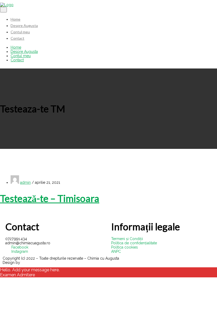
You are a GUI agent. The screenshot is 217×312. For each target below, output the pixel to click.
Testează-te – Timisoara (49, 198)
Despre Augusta (24, 25)
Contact (17, 38)
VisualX (27, 262)
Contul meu (20, 32)
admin (25, 182)
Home (15, 19)
